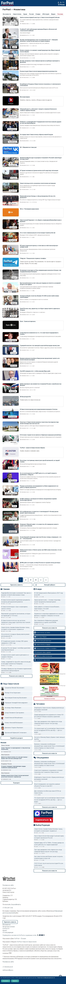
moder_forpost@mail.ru (14, 904)
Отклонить (6, 981)
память (14, 24)
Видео (53, 14)
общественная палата (8, 56)
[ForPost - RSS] (38, 935)
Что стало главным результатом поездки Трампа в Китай (37, 232)
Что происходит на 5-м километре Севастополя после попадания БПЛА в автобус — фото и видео (49, 730)
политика (13, 36)
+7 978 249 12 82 (8, 908)
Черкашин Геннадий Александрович (16, 703)
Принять (15, 981)
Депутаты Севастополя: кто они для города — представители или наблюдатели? (14, 757)
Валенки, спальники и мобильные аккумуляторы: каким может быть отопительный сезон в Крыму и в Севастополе (49, 746)
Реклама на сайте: (8, 962)
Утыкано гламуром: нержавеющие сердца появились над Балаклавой (13, 767)
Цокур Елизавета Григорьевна (14, 713)
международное (11, 493)
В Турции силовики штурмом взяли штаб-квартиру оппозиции (39, 170)
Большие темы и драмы (43, 652)
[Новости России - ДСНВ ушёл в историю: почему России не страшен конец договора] (11, 563)
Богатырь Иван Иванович (13, 708)
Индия (14, 303)
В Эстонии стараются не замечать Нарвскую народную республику (40, 435)
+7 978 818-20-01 (8, 967)
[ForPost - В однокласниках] (44, 935)
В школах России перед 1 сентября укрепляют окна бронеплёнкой (16, 649)
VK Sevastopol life (25, 396)
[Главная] (7, 2)
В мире (38, 14)
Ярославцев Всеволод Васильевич (16, 698)
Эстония (13, 442)
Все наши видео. (25, 97)
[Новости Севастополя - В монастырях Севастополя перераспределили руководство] (11, 71)
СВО (15, 47)
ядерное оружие (11, 570)
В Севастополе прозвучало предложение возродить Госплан (38, 409)
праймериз (13, 142)
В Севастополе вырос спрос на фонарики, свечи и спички (14, 608)
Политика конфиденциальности (46, 977)
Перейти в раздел (16, 738)
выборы (14, 91)
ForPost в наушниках (43, 660)
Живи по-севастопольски (44, 656)
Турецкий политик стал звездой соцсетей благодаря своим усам (40, 345)
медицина (13, 429)
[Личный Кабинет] (58, 2)
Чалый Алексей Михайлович (14, 717)
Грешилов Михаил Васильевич (14, 688)
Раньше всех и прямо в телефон (46, 648)
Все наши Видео (41, 637)
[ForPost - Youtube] (42, 935)
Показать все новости (16, 676)
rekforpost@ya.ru (8, 970)
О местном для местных (43, 640)
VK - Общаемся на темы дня (28, 147)
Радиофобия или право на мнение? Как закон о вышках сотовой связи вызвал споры (16, 594)
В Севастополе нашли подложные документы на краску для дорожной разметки (15, 601)
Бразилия (13, 68)
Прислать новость (16, 585)
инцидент (13, 531)
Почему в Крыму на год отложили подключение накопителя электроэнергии (16, 669)
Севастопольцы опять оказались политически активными (38, 183)
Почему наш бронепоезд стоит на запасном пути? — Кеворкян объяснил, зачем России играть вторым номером (39, 40)
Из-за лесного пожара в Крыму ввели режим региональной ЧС (15, 635)
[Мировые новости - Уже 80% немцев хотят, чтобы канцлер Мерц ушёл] (11, 371)
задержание (12, 129)
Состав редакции (8, 932)
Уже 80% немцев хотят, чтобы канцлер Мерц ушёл (35, 371)
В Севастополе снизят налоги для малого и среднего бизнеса (15, 656)
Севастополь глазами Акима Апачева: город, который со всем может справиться (15, 628)
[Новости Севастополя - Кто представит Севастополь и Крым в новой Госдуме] (11, 135)
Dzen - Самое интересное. (28, 321)
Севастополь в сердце (43, 644)
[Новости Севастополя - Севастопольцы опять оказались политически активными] (11, 184)
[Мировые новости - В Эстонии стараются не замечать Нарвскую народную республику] (11, 435)
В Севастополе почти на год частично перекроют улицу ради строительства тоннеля (15, 621)
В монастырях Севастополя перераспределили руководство (38, 71)
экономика (13, 416)
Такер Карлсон (11, 340)
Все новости (7, 14)
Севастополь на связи (43, 632)
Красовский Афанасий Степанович (16, 732)
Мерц (14, 378)
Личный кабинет (49, 585)
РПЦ (15, 78)
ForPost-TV (6, 928)
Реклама (60, 14)
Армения (13, 227)
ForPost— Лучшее (20, 938)
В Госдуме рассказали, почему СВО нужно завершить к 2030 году (14, 642)
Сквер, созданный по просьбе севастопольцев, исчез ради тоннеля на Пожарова (16, 663)
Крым (25, 14)
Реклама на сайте (8, 885)
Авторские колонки (9, 927)
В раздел (16, 783)
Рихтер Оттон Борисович (13, 693)
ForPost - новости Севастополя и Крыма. (32, 447)
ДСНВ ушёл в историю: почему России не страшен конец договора (40, 562)
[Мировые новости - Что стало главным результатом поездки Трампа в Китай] (11, 233)
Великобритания (11, 290)
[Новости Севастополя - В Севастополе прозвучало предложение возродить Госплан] (11, 410)
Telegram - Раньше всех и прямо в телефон (33, 258)
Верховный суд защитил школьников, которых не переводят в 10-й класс (15, 614)
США (15, 506)
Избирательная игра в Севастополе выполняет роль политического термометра (15, 776)
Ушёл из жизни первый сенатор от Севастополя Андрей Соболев (39, 17)
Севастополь (17, 14)
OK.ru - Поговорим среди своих (29, 209)
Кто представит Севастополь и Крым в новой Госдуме (36, 134)
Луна (14, 277)
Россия (31, 14)
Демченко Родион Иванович (14, 727)
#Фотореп (45, 14)
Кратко (5, 930)
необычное (12, 468)
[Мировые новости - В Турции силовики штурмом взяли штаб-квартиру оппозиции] (11, 171)
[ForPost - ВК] (40, 935)
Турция (14, 178)
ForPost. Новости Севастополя (26, 942)
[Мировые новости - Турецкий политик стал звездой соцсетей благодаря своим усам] (11, 346)
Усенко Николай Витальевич (14, 722)
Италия (14, 365)
